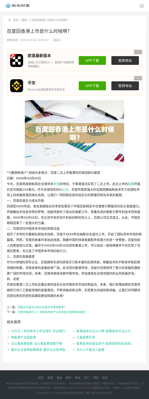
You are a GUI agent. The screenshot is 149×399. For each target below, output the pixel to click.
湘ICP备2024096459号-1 (100, 392)
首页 (15, 20)
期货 (68, 377)
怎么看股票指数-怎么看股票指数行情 (36, 343)
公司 (65, 189)
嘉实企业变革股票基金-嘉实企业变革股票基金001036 (40, 350)
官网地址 (125, 60)
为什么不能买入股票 (90, 350)
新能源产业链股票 (23, 337)
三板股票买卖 (85, 337)
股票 (131, 184)
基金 (59, 377)
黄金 (77, 377)
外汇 (86, 377)
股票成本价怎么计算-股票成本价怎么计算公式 (105, 331)
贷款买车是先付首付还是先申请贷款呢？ (42, 307)
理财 (24, 20)
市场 (56, 184)
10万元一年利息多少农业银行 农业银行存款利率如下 (40, 331)
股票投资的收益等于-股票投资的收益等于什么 (105, 343)
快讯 (105, 377)
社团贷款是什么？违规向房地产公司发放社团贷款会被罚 (52, 312)
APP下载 (92, 60)
